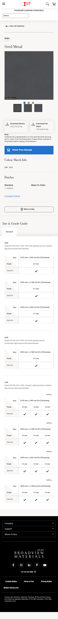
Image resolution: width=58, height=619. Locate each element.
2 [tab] (29, 103)
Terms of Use (29, 581)
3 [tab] (33, 103)
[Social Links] (13, 565)
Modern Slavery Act (11, 588)
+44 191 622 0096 (27, 572)
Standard (9, 232)
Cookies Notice (11, 581)
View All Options (16, 26)
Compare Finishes (12, 196)
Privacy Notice (46, 581)
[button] (54, 4)
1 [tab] (24, 103)
